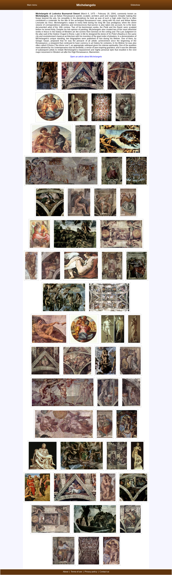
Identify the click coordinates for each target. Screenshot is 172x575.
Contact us (104, 572)
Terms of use (76, 572)
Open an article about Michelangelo (86, 57)
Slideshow (135, 5)
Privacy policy (91, 572)
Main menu (32, 5)
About (65, 572)
